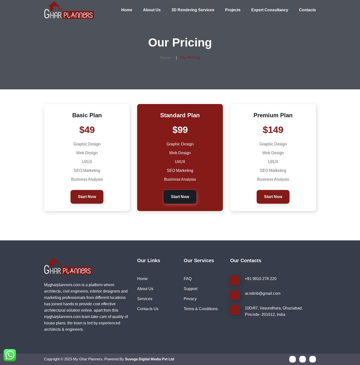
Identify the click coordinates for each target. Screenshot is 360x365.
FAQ (188, 279)
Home (126, 10)
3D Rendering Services (192, 10)
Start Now (87, 197)
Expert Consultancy (269, 10)
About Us (152, 10)
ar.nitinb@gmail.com (262, 293)
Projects (232, 10)
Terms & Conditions (201, 309)
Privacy (190, 299)
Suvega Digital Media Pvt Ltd (149, 359)
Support (190, 289)
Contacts (307, 10)
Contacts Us (147, 309)
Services (144, 299)
